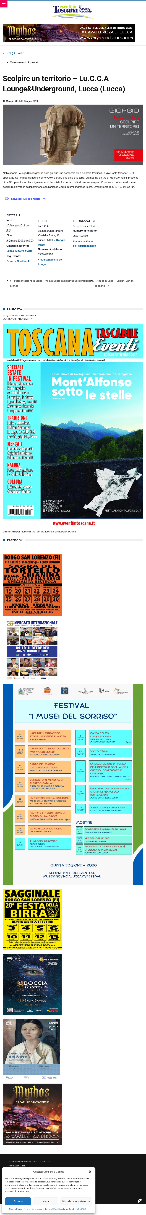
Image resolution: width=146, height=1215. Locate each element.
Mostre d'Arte (23, 251)
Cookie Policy (15, 1209)
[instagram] (140, 1201)
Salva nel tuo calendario (25, 198)
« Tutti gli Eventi (13, 53)
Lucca (10, 251)
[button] (90, 1171)
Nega (46, 1201)
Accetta (18, 1201)
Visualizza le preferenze (76, 1201)
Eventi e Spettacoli (18, 261)
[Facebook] (134, 1201)
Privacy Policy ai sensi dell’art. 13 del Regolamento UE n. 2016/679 (55, 1209)
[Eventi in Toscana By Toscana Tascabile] (73, 4)
